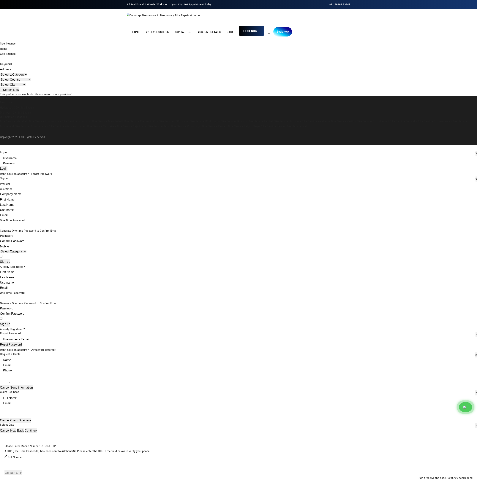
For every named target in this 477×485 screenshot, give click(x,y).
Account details (209, 32)
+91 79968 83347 (339, 4)
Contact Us (183, 32)
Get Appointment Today (197, 4)
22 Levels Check (157, 32)
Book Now (250, 31)
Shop (231, 32)
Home (136, 32)
